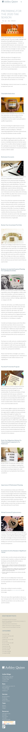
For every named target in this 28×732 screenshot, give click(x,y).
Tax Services (4, 698)
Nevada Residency (6, 696)
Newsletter (4, 715)
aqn (5, 20)
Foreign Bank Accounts (7, 639)
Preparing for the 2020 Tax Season (11, 14)
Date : (11, 20)
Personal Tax (4, 644)
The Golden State (5, 651)
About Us (4, 706)
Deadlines (4, 637)
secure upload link (16, 590)
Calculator (4, 718)
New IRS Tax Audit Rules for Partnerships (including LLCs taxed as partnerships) (14, 622)
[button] (24, 1)
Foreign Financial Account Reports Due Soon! (11, 627)
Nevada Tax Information (7, 642)
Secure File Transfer (6, 719)
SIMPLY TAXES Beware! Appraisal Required (11, 625)
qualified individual (11, 176)
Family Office (5, 699)
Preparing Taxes (5, 646)
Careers (4, 708)
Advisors (4, 705)
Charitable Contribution (7, 636)
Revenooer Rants (5, 648)
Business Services (6, 700)
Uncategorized (5, 653)
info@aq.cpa (5, 681)
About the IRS (5, 634)
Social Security (5, 649)
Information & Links (6, 713)
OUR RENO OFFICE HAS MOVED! (9, 623)
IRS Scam (4, 641)
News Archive (5, 716)
